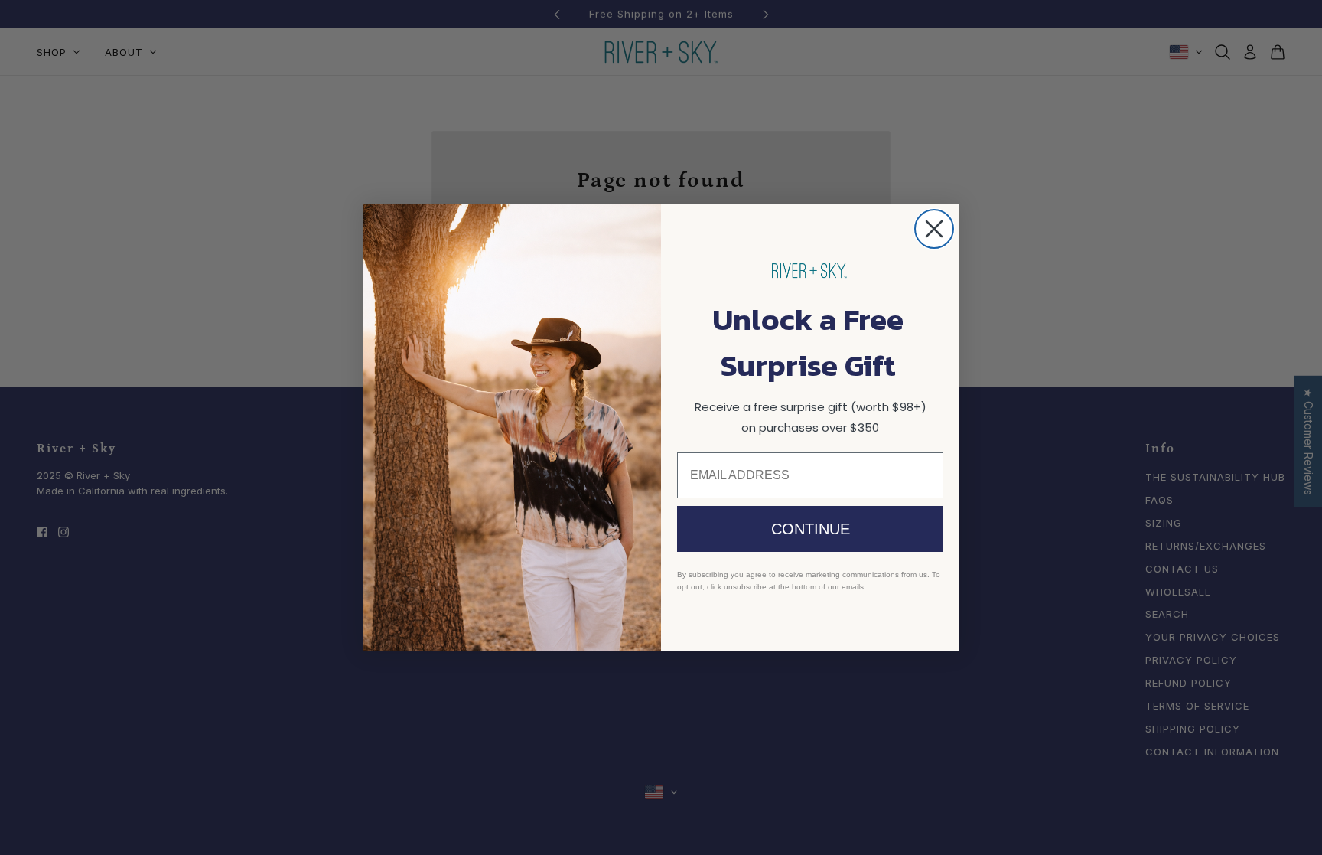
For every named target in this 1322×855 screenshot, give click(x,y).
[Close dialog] (934, 229)
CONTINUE (810, 529)
